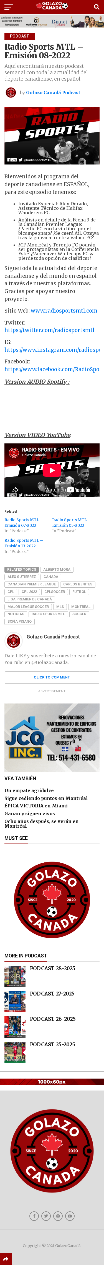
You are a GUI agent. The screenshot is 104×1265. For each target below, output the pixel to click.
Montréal (80, 607)
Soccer (79, 614)
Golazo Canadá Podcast (53, 92)
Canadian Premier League (31, 584)
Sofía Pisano (19, 621)
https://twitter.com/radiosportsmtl (49, 330)
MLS (60, 607)
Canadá (51, 577)
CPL (10, 592)
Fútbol (79, 592)
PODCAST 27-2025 (52, 993)
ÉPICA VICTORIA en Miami (36, 806)
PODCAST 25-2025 (52, 1044)
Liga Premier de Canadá (29, 599)
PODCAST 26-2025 (53, 1019)
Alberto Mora (56, 569)
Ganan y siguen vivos (29, 813)
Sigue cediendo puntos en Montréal (46, 798)
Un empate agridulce (29, 790)
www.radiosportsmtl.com (64, 311)
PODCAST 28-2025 (52, 968)
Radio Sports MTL (48, 614)
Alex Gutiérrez (21, 577)
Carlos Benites (77, 584)
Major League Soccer (28, 607)
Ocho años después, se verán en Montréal (41, 824)
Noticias (15, 614)
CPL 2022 (29, 592)
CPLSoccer (54, 592)
